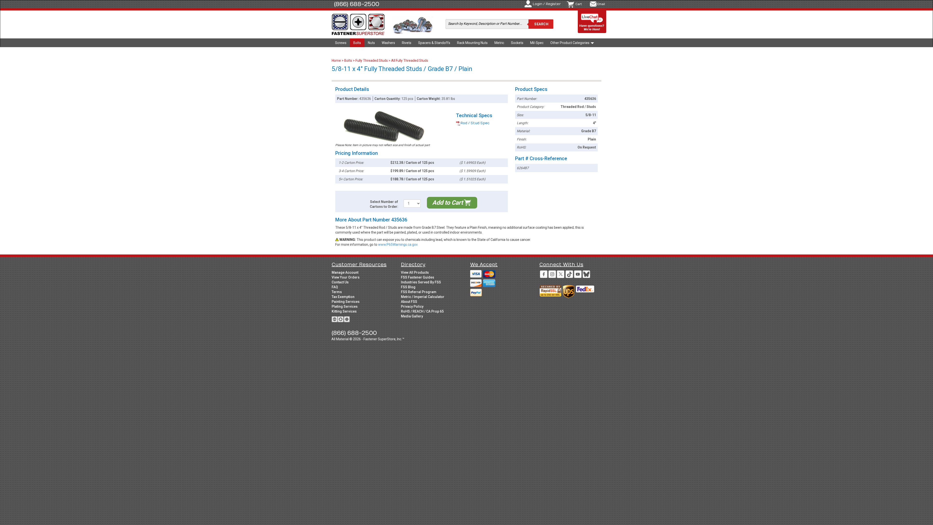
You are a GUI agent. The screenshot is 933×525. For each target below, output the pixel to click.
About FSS (409, 302)
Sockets (517, 43)
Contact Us (340, 282)
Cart (578, 4)
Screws (340, 43)
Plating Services (345, 306)
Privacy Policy (412, 306)
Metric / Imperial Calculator (422, 297)
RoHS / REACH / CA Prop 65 (422, 311)
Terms (337, 292)
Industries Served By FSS (421, 282)
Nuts (371, 43)
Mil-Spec (537, 43)
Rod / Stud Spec (475, 123)
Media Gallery (412, 316)
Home (337, 60)
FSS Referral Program (418, 292)
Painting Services (346, 302)
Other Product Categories (570, 43)
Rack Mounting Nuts (472, 43)
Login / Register (547, 4)
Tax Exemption (343, 297)
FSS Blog (408, 287)
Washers (388, 43)
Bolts (357, 43)
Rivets (406, 43)
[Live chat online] (592, 22)
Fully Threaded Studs (371, 60)
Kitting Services (344, 311)
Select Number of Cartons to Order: (384, 204)
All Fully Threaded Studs (409, 60)
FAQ (335, 287)
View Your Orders (346, 277)
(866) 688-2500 (356, 4)
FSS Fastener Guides (417, 277)
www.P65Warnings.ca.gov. (398, 244)
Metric (499, 43)
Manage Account (345, 272)
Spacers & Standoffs (434, 43)
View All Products (415, 272)
